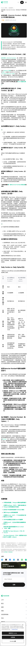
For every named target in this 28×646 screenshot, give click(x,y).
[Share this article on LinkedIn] (6, 566)
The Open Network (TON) (7, 73)
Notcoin (4, 444)
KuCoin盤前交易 (21, 81)
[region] (12, 634)
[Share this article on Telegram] (14, 566)
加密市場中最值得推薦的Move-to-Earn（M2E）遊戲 (13, 534)
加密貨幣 (11, 7)
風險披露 (10, 558)
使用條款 (6, 558)
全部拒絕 (13, 637)
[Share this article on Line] (21, 566)
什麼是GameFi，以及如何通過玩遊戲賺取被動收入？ (14, 529)
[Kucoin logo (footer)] (6, 602)
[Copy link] (25, 566)
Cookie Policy (15, 629)
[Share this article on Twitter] (2, 566)
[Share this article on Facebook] (10, 566)
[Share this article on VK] (18, 566)
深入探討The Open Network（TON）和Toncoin (13, 538)
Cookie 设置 (13, 641)
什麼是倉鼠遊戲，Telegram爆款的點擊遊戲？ (13, 508)
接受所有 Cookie (13, 633)
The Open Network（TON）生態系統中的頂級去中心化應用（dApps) (14, 542)
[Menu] (25, 2)
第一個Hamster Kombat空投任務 (16, 186)
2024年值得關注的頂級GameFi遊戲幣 (13, 526)
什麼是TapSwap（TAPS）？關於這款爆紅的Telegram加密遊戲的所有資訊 (14, 512)
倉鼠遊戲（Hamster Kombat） (9, 57)
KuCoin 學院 (4, 7)
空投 (3, 72)
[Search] (18, 2)
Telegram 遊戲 (7, 70)
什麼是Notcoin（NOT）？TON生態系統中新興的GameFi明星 (14, 522)
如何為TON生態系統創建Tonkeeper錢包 (13, 516)
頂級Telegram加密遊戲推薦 (10, 519)
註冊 (21, 2)
